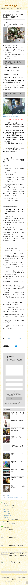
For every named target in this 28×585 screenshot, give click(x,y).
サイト (7, 387)
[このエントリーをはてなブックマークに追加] (16, 346)
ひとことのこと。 (7, 507)
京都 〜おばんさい (11, 495)
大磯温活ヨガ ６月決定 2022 (14, 497)
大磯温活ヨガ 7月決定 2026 (16, 545)
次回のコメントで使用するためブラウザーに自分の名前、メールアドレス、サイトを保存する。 (14, 394)
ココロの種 (6, 513)
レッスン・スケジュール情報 (13, 338)
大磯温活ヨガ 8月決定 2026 (16, 529)
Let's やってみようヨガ (8, 505)
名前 (6, 377)
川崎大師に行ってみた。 (15, 562)
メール (7, 382)
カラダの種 (6, 511)
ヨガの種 (5, 509)
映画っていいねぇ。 (14, 537)
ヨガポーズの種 (7, 515)
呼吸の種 (6, 517)
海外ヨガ (5, 521)
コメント (8, 363)
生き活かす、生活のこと (8, 523)
